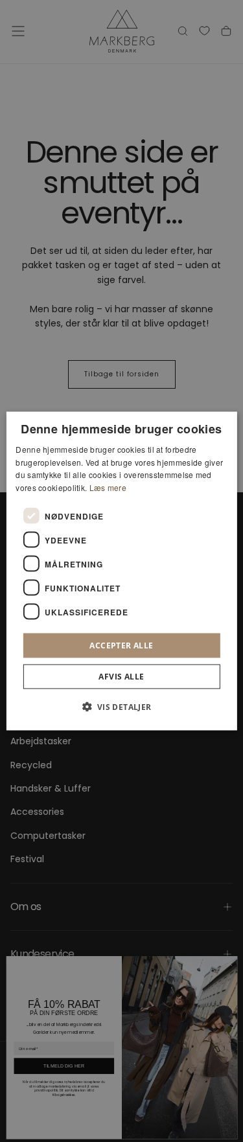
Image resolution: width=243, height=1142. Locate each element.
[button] (121, 706)
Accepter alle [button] (121, 645)
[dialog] (121, 571)
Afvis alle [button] (121, 676)
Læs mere (107, 487)
